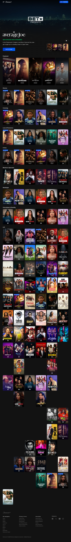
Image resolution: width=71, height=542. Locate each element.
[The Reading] (63, 432)
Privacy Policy (21, 521)
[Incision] (30, 350)
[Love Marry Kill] (63, 366)
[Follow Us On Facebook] (52, 518)
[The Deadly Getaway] (8, 301)
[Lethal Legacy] (8, 366)
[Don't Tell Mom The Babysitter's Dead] (30, 301)
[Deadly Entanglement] (63, 285)
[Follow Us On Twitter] (56, 518)
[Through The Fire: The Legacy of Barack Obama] (19, 480)
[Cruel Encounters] (30, 285)
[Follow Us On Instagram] (63, 518)
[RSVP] (52, 432)
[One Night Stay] (8, 432)
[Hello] (41, 334)
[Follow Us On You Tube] (59, 518)
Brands (4, 527)
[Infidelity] (41, 350)
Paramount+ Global (6, 532)
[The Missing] (8, 399)
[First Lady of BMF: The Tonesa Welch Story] (30, 318)
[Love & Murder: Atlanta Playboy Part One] (41, 366)
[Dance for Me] (41, 285)
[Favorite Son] (63, 301)
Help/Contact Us (39, 518)
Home (4, 518)
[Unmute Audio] (66, 40)
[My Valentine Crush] (8, 415)
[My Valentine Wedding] (19, 415)
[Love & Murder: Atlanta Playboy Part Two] (52, 366)
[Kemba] (52, 350)
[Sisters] (41, 464)
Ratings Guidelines (39, 521)
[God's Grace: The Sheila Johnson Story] (19, 334)
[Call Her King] (30, 269)
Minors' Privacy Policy (23, 524)
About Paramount (39, 524)
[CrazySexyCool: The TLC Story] (19, 285)
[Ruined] (52, 448)
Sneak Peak (5, 530)
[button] (3, 2)
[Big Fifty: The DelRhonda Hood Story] (19, 236)
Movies (4, 521)
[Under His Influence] (19, 497)
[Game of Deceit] (63, 318)
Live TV (4, 524)
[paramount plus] (8, 2)
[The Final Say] (8, 318)
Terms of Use (21, 518)
